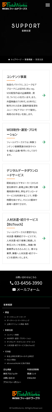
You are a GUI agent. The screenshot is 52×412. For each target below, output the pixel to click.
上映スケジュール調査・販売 (18, 324)
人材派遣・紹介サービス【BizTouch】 (21, 345)
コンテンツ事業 (13, 334)
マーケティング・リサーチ (16, 317)
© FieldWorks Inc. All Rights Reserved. (26, 407)
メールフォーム (28, 289)
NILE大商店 (11, 359)
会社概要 (7, 369)
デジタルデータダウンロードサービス (21, 341)
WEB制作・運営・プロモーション (19, 338)
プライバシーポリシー (12, 382)
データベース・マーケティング (18, 320)
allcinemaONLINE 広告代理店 (18, 363)
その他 (8, 351)
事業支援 (9, 330)
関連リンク (31, 373)
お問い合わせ (9, 377)
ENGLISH (31, 377)
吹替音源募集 (33, 369)
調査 (7, 312)
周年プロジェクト (10, 373)
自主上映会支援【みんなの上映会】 (20, 356)
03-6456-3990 (28, 283)
